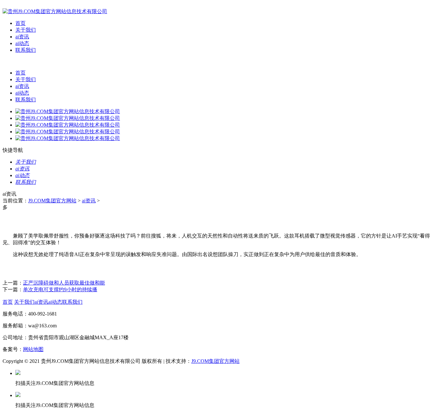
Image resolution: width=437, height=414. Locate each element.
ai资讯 (22, 36)
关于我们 (25, 30)
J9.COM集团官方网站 (52, 200)
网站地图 (33, 349)
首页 (20, 23)
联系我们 (25, 50)
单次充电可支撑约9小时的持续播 (60, 289)
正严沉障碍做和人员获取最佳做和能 (64, 282)
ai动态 (22, 43)
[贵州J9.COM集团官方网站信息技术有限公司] (55, 11)
